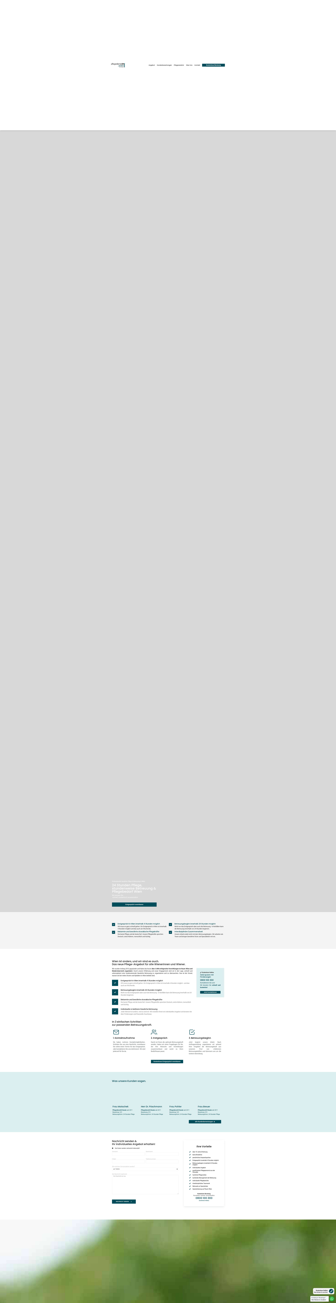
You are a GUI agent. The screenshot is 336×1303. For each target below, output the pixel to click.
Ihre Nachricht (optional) (119, 1174)
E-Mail (114, 1159)
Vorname (115, 1151)
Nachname (149, 1151)
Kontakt (197, 65)
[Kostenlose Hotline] (331, 1291)
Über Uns (189, 65)
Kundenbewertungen (164, 65)
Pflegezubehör (179, 65)
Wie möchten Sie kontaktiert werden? (123, 1166)
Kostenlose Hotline (322, 1290)
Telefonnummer (151, 1159)
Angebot (152, 65)
